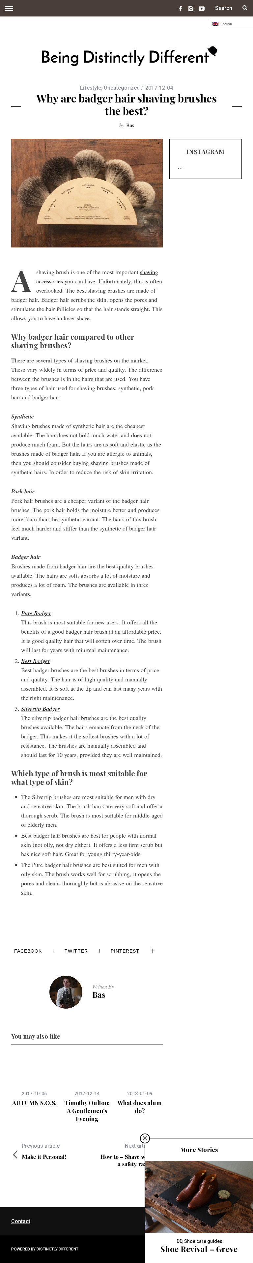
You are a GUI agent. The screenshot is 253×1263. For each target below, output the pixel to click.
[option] (34, 1081)
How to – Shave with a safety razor (126, 1155)
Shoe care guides (203, 1241)
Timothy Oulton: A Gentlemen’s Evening (87, 1111)
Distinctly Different (57, 1249)
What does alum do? (140, 1107)
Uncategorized (122, 88)
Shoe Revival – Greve (199, 1249)
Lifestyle (90, 88)
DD (179, 1241)
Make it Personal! (44, 1151)
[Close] (145, 1138)
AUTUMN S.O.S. (34, 1103)
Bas (130, 125)
